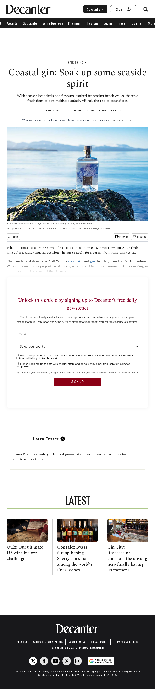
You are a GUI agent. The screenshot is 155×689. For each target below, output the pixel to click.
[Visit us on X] (33, 661)
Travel (121, 23)
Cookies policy (76, 642)
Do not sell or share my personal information (77, 648)
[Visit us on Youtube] (55, 661)
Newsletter (142, 236)
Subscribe (93, 9)
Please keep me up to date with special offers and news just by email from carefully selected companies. (73, 365)
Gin (84, 62)
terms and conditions (125, 642)
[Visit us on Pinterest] (66, 661)
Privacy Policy (99, 642)
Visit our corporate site (126, 671)
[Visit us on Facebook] (44, 661)
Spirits (137, 23)
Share (15, 236)
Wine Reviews (53, 23)
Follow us (123, 236)
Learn (108, 23)
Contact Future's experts (48, 642)
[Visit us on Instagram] (78, 661)
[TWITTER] (63, 438)
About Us (22, 642)
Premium (75, 23)
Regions (93, 23)
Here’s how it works (121, 120)
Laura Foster (54, 110)
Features (115, 110)
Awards (12, 23)
